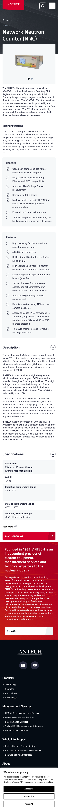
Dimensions (11, 463)
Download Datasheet (14, 535)
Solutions (9, 688)
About (6, 763)
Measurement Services (17, 706)
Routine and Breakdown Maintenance (23, 750)
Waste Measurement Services (19, 717)
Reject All (29, 804)
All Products (11, 697)
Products (7, 20)
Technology (10, 684)
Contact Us (11, 630)
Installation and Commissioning (20, 746)
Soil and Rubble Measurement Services (24, 726)
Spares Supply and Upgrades (18, 754)
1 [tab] (29, 79)
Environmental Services (16, 721)
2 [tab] (32, 79)
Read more (8, 526)
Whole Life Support (14, 739)
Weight (8, 477)
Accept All (29, 788)
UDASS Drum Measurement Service (22, 713)
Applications (11, 693)
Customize (29, 796)
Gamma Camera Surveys (17, 730)
